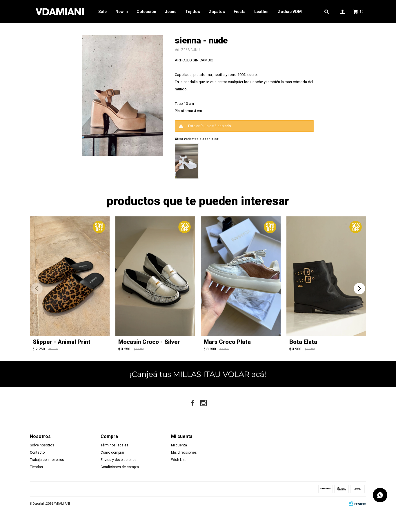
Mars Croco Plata (227, 342)
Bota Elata (303, 342)
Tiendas (36, 467)
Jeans (171, 11)
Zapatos (217, 11)
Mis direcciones (184, 452)
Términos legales (114, 445)
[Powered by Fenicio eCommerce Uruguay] (357, 503)
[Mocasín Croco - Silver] (155, 276)
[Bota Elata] (326, 276)
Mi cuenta (179, 445)
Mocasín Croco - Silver (149, 342)
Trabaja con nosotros (47, 460)
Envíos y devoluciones (119, 460)
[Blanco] (187, 161)
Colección (146, 11)
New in (121, 11)
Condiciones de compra (120, 467)
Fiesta (240, 11)
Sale (102, 11)
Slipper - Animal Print (61, 342)
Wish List (178, 460)
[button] (359, 288)
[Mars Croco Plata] (241, 276)
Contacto (37, 452)
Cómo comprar (112, 452)
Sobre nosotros (42, 445)
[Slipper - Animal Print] (70, 276)
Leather (261, 11)
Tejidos (192, 11)
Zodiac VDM (290, 11)
